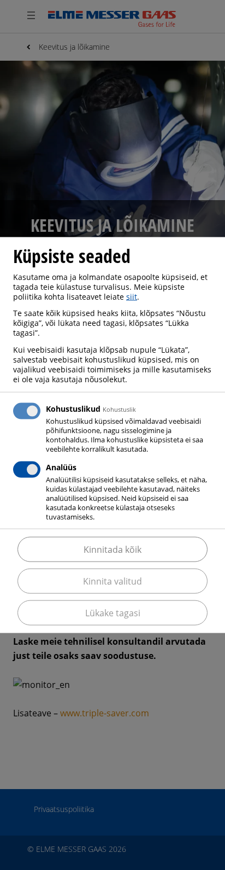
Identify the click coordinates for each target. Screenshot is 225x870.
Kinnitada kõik (112, 550)
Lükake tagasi (112, 613)
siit (131, 296)
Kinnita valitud (112, 581)
